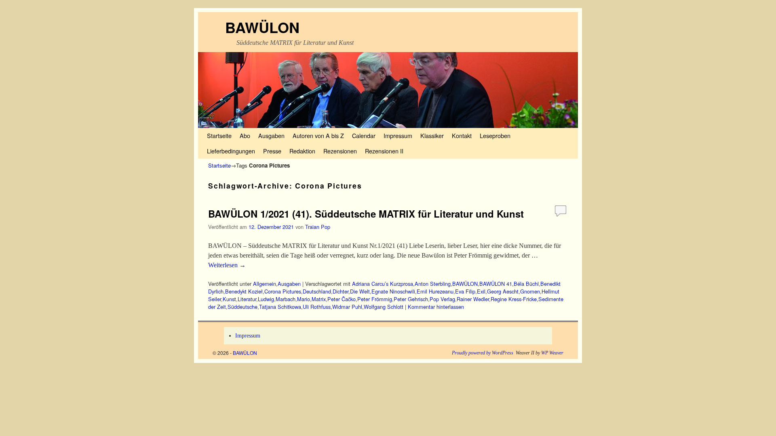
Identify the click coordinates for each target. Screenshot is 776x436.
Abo (245, 135)
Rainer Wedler (473, 299)
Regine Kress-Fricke (514, 299)
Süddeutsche (242, 306)
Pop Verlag (442, 299)
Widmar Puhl (347, 306)
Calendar (363, 135)
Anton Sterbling (433, 283)
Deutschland (317, 291)
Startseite (219, 135)
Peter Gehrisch (411, 299)
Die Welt (360, 291)
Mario (303, 299)
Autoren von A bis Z (318, 135)
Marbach (285, 299)
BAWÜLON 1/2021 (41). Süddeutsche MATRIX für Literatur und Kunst (366, 213)
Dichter (340, 291)
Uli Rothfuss (317, 306)
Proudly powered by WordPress (482, 353)
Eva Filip (465, 291)
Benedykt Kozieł (244, 291)
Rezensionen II (384, 151)
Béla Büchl (526, 283)
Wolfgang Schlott (383, 306)
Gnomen (530, 291)
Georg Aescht (503, 291)
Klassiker (432, 135)
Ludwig (266, 299)
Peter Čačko (341, 299)
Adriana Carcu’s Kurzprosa (382, 283)
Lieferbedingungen (231, 151)
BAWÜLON (262, 27)
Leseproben (495, 135)
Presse (272, 151)
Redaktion (302, 151)
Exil (481, 291)
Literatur (247, 299)
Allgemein (264, 283)
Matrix (319, 299)
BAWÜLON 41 (495, 283)
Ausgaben (271, 135)
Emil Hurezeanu (435, 291)
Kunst (229, 299)
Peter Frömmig (374, 299)
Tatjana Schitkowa (280, 306)
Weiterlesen (227, 265)
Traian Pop (317, 227)
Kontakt (462, 135)
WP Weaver (552, 353)
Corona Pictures (282, 291)
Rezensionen (340, 151)
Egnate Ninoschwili (393, 291)
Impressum (398, 135)
